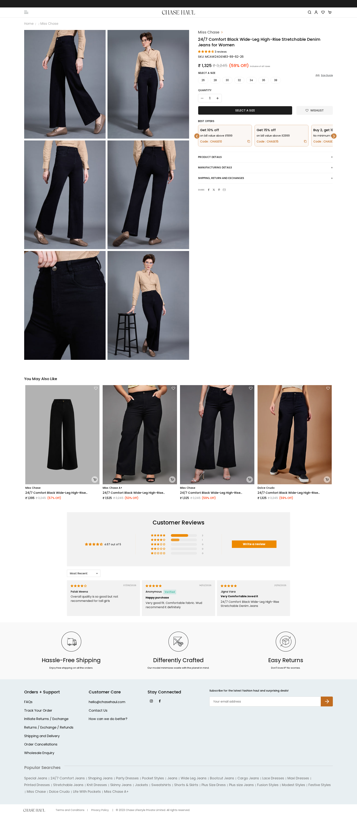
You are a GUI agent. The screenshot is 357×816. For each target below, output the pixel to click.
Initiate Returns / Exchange (46, 718)
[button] (206, 51)
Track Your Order (38, 710)
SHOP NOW (195, 3)
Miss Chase (49, 23)
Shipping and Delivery (42, 736)
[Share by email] (224, 189)
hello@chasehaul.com (107, 702)
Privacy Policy (100, 810)
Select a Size (206, 73)
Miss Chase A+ (112, 487)
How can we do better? (108, 718)
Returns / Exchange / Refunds (48, 727)
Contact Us (98, 710)
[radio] (203, 80)
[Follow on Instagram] (151, 701)
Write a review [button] (254, 544)
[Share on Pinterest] (219, 189)
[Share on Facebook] (208, 189)
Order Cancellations (40, 744)
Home (29, 23)
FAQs (28, 702)
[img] (79, 586)
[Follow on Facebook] (159, 701)
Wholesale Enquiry (39, 753)
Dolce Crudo (266, 487)
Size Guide (327, 75)
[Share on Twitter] (213, 189)
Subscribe (327, 698)
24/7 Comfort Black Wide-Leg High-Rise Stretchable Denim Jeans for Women (55, 493)
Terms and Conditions (70, 810)
